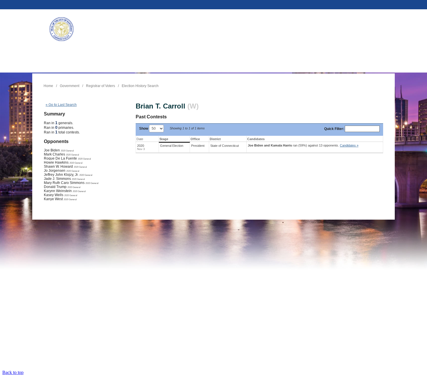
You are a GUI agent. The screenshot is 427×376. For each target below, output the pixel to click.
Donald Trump (55, 187)
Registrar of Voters (100, 86)
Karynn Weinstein (58, 191)
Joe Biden (52, 150)
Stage (163, 139)
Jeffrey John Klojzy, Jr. (61, 175)
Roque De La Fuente (60, 158)
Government (69, 86)
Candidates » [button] (349, 145)
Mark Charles (54, 154)
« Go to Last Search (61, 105)
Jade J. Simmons (57, 179)
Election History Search (140, 86)
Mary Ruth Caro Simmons (64, 183)
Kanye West (53, 199)
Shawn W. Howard (58, 166)
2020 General (67, 150)
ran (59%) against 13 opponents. (303, 145)
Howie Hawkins (56, 162)
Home (48, 86)
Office (195, 139)
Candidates (256, 139)
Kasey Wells (53, 195)
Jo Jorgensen (54, 171)
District (215, 139)
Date (140, 139)
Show (144, 128)
